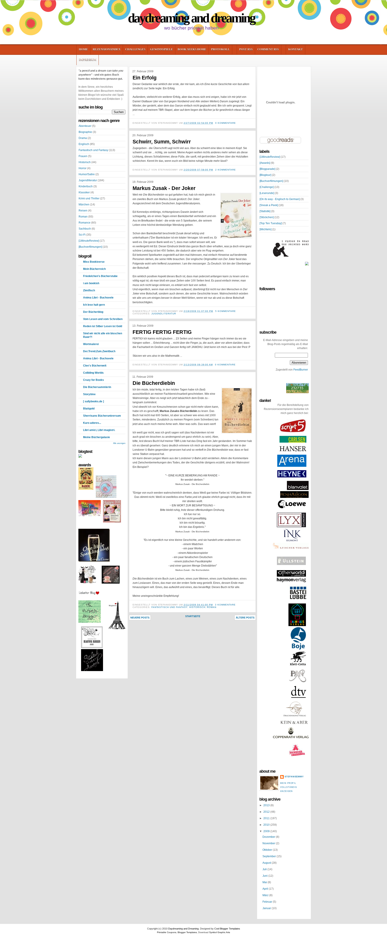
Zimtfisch (89, 290)
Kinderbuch (86, 186)
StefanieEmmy (294, 777)
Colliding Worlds (93, 372)
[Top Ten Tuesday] (271, 223)
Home (83, 49)
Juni (265, 875)
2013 (266, 805)
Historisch (85, 162)
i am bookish (91, 283)
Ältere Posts (245, 617)
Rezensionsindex (106, 49)
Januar (267, 908)
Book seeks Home (192, 49)
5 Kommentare (225, 311)
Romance (84, 222)
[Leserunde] (267, 193)
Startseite (192, 616)
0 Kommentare (225, 123)
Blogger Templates (187, 932)
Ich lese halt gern (94, 304)
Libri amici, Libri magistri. (99, 430)
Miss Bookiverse (94, 261)
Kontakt (295, 49)
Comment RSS (268, 49)
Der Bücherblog (93, 311)
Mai (265, 882)
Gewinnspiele (161, 49)
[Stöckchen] (267, 217)
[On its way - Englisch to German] (280, 199)
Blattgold (89, 408)
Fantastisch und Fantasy (93, 150)
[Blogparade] (267, 169)
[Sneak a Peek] (269, 205)
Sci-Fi (82, 234)
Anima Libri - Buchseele (98, 297)
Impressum (87, 59)
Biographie (85, 132)
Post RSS (246, 49)
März (265, 895)
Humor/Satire (87, 174)
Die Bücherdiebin (154, 383)
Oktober (267, 849)
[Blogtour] (265, 175)
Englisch (84, 144)
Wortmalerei (91, 344)
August (267, 862)
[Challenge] (267, 187)
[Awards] (265, 162)
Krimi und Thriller (89, 198)
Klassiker (84, 192)
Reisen (83, 210)
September (269, 856)
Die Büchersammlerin (97, 387)
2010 (266, 824)
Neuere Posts (139, 617)
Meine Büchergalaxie (96, 437)
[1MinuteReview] (89, 240)
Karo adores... (92, 422)
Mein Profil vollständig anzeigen (288, 787)
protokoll (220, 49)
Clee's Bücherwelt (94, 365)
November (269, 843)
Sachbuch (85, 228)
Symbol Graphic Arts (219, 932)
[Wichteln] (265, 229)
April (265, 888)
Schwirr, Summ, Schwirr (162, 142)
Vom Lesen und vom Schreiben (103, 319)
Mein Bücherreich (94, 269)
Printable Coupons (166, 932)
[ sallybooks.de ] (93, 401)
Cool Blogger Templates (227, 928)
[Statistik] (265, 211)
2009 (266, 831)
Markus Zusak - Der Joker (164, 188)
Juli (264, 869)
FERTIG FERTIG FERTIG (162, 332)
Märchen (84, 204)
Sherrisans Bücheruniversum (102, 415)
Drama (83, 138)
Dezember (269, 836)
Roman (83, 216)
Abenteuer (85, 126)
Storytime (89, 394)
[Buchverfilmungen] (90, 246)
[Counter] (297, 392)
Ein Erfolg (145, 78)
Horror (82, 168)
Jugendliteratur (88, 180)
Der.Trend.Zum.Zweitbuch (99, 351)
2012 (266, 811)
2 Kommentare (225, 169)
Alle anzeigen (119, 443)
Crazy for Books (93, 380)
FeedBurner (300, 369)
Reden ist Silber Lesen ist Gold (102, 326)
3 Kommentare (225, 604)
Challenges (135, 49)
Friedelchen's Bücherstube (100, 276)
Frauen (83, 156)
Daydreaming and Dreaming (191, 18)
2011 (266, 818)
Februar (267, 901)
